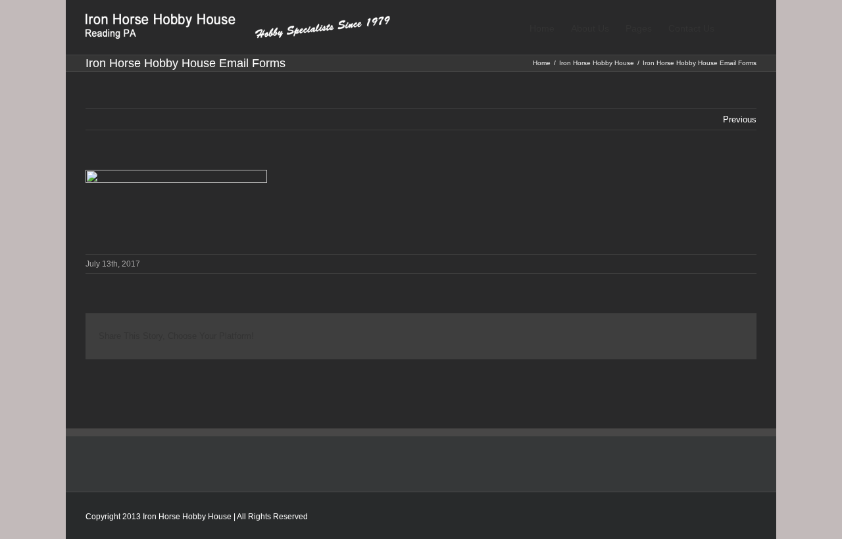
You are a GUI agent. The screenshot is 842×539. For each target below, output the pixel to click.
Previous (739, 119)
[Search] (735, 27)
